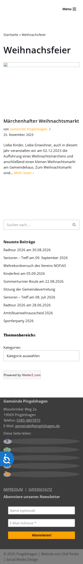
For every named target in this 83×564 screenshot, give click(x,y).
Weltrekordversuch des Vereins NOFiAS (34, 265)
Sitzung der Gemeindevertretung (29, 289)
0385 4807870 (28, 420)
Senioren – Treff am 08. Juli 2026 (29, 297)
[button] (7, 441)
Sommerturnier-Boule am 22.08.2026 (33, 281)
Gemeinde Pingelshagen (28, 129)
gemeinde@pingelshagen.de (37, 425)
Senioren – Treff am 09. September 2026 (35, 257)
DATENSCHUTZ (40, 489)
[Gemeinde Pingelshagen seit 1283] (25, 9)
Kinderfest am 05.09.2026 (24, 273)
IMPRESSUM (13, 489)
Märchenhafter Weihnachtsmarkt (41, 121)
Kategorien (12, 347)
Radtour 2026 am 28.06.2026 (27, 305)
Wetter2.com (31, 375)
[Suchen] (74, 225)
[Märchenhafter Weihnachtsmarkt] (41, 87)
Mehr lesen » (24, 172)
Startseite (10, 34)
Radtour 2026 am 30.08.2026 (27, 249)
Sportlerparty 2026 (18, 320)
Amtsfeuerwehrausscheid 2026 (28, 313)
